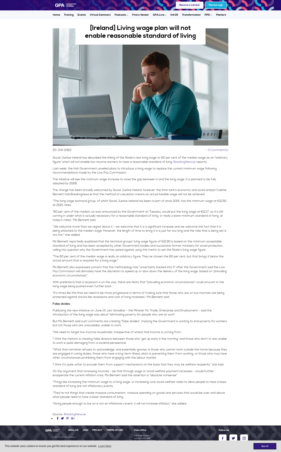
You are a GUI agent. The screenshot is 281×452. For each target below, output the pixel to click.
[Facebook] (58, 418)
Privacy (97, 430)
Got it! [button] (264, 446)
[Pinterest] (67, 418)
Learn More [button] (104, 446)
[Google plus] (73, 418)
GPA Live (73, 430)
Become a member (189, 5)
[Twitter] (63, 418)
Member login (216, 5)
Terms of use (115, 430)
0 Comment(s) (218, 150)
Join (85, 430)
